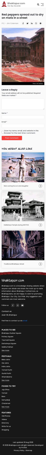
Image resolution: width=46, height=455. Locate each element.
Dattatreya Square (9, 343)
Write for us (6, 426)
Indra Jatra (6, 366)
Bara (3, 396)
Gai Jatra (5, 363)
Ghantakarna (7, 377)
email (25, 321)
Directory (5, 423)
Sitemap (29, 450)
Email (4, 122)
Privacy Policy (19, 450)
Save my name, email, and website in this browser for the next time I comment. (21, 131)
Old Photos (6, 416)
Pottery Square (7, 336)
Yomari (4, 393)
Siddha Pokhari (7, 347)
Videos (4, 419)
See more (5, 350)
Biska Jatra (6, 359)
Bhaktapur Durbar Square (11, 333)
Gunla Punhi (6, 373)
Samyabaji (6, 400)
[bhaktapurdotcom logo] (13, 281)
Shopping (5, 430)
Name (5, 113)
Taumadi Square (8, 340)
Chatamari (6, 403)
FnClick (24, 447)
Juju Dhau (5, 389)
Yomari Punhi (7, 370)
